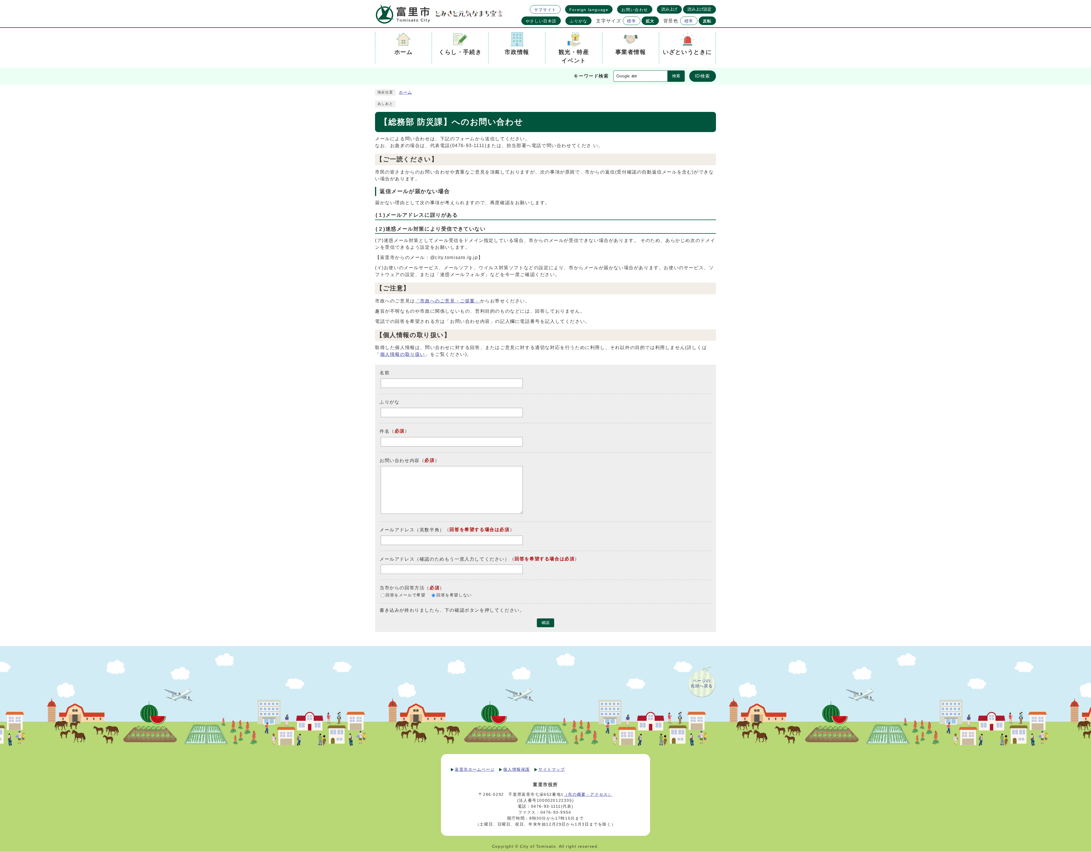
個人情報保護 (516, 769)
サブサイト (545, 9)
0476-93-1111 (546, 806)
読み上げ (669, 9)
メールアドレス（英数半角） (412, 529)
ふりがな (578, 21)
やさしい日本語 (541, 21)
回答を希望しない (454, 595)
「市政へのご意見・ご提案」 (447, 300)
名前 (385, 372)
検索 (676, 76)
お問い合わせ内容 (400, 460)
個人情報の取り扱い (402, 354)
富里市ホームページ (475, 769)
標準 (631, 21)
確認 (545, 623)
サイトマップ (551, 769)
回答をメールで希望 (405, 595)
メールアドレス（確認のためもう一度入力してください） (445, 558)
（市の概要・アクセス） (588, 794)
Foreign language (589, 9)
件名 (385, 431)
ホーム (405, 92)
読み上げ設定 (699, 9)
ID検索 (702, 76)
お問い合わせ (634, 9)
